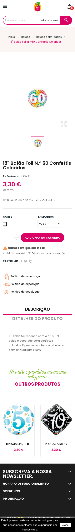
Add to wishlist (15, 253)
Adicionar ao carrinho (42, 238)
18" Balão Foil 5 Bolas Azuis (19, 444)
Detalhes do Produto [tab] (37, 319)
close (65, 524)
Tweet (25, 261)
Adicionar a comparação (48, 253)
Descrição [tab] (37, 309)
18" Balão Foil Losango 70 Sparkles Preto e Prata (56, 444)
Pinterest (30, 261)
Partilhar (21, 261)
